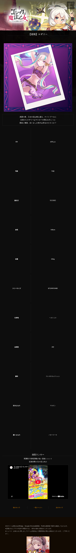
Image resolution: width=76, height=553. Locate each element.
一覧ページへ (38, 507)
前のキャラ (16, 507)
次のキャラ (59, 507)
